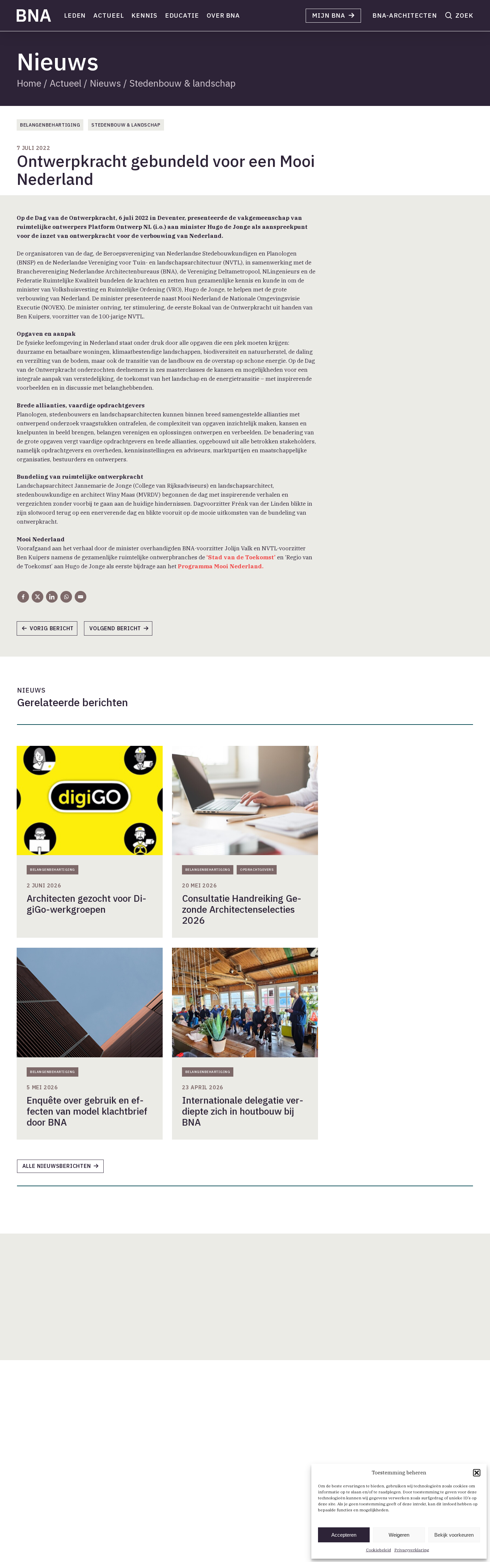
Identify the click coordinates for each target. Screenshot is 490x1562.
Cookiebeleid (378, 1549)
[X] (37, 597)
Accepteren (343, 1535)
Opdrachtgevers (256, 869)
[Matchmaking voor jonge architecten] (50, 630)
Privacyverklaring (411, 1549)
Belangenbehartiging (50, 125)
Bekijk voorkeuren (454, 1535)
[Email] (80, 597)
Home (29, 83)
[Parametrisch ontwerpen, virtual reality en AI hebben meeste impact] (121, 630)
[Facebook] (23, 597)
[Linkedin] (52, 597)
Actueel (65, 83)
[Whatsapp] (66, 597)
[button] (476, 1472)
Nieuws (105, 83)
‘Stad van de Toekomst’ (241, 557)
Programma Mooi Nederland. (221, 566)
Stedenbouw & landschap (182, 83)
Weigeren (399, 1535)
